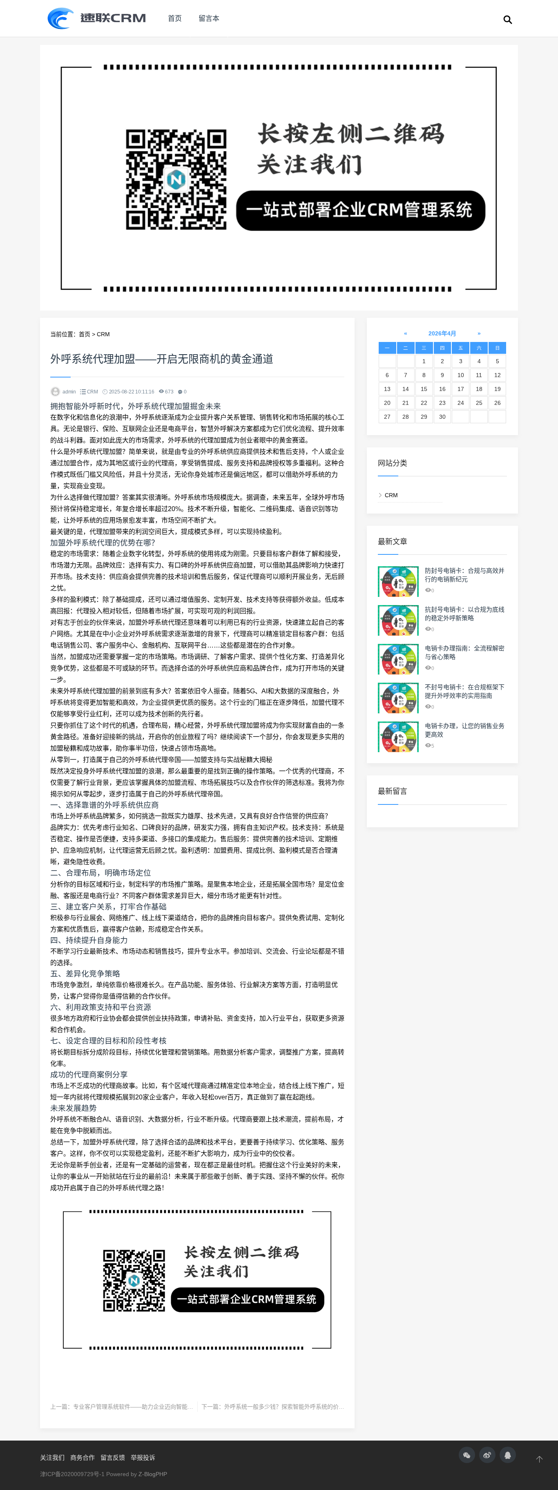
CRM (103, 334)
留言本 (209, 18)
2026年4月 (442, 333)
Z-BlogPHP (152, 1474)
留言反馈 (112, 1457)
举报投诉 (143, 1457)
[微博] (487, 1455)
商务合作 (82, 1457)
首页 (175, 18)
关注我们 (52, 1457)
